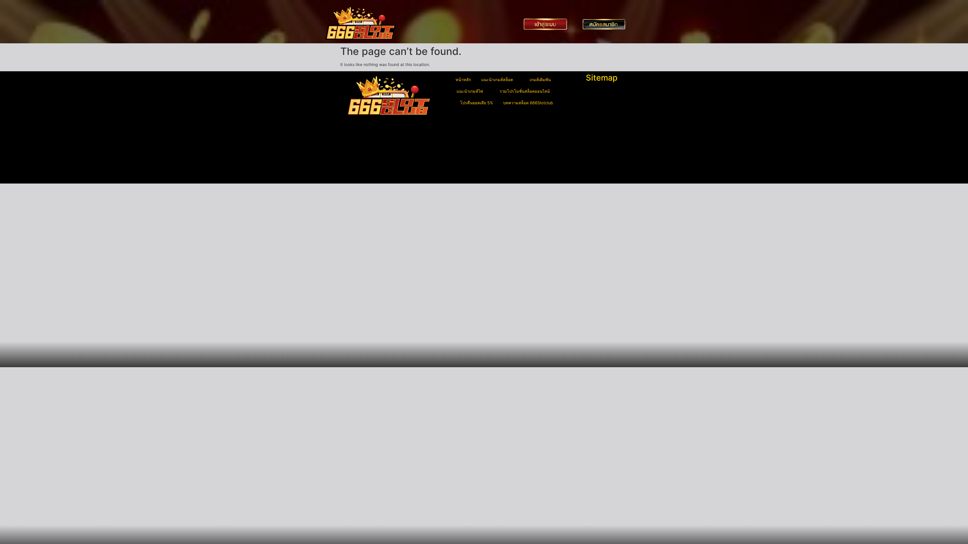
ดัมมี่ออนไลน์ (354, 156)
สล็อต (348, 174)
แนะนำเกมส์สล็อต (497, 79)
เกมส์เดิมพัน (540, 79)
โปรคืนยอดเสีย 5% (476, 102)
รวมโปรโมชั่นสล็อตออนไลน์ (525, 91)
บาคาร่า (350, 150)
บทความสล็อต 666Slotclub (528, 102)
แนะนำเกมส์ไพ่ (470, 91)
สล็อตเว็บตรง (354, 168)
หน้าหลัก (463, 79)
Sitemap (602, 78)
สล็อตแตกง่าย (355, 162)
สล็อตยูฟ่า (351, 144)
